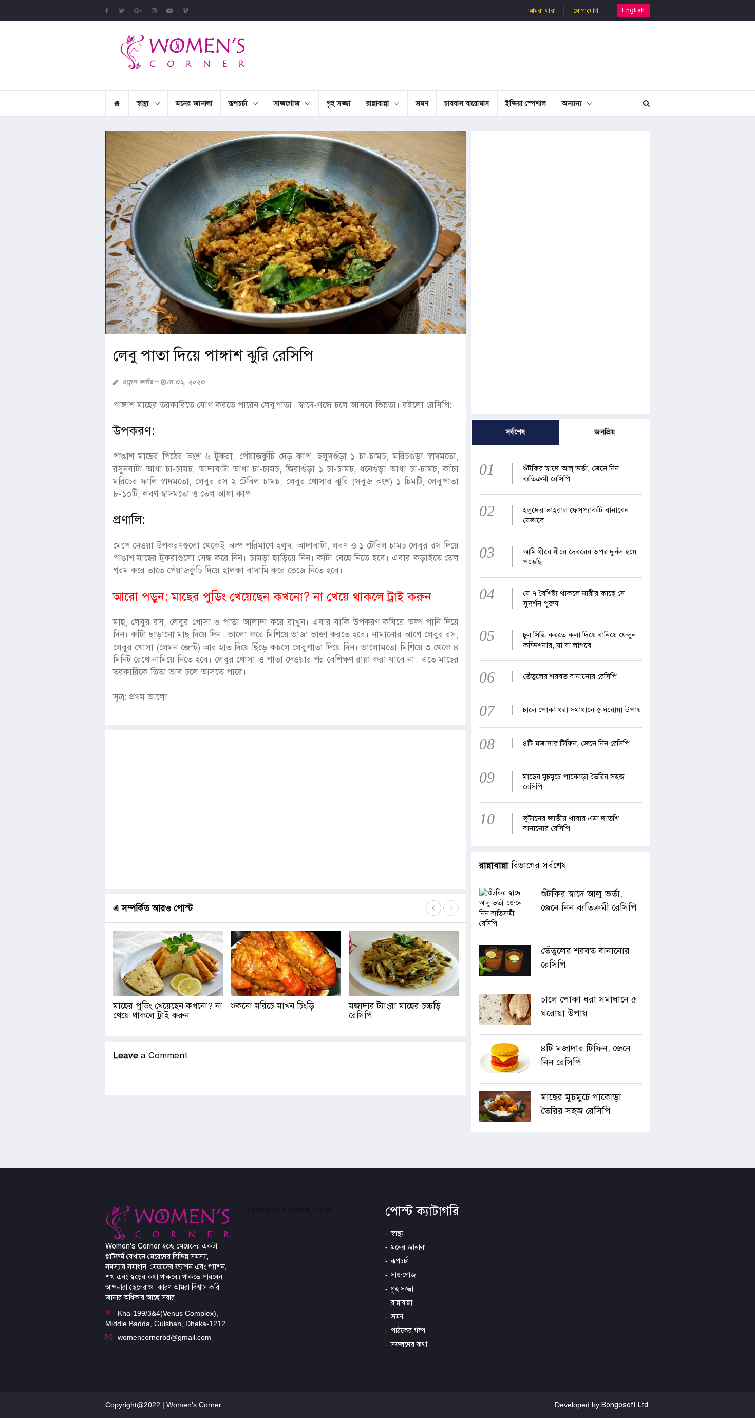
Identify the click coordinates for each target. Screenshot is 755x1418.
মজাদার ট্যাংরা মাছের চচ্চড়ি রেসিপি (395, 1010)
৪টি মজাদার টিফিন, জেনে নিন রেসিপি (576, 743)
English (633, 10)
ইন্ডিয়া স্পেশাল (525, 103)
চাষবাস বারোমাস (466, 103)
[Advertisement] (462, 54)
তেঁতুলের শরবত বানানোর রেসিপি (570, 676)
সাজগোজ (287, 103)
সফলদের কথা (409, 1344)
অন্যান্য (572, 103)
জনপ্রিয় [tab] (604, 432)
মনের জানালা (194, 103)
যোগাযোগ (586, 11)
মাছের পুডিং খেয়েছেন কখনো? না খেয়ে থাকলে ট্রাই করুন (167, 1010)
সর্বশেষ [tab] (515, 432)
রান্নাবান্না (377, 103)
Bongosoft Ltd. (625, 1405)
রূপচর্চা (238, 103)
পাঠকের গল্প (408, 1330)
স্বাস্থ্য (143, 103)
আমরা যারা (542, 11)
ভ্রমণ (422, 103)
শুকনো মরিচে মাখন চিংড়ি (272, 1005)
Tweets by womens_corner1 (292, 1209)
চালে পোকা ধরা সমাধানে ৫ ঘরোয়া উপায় (582, 709)
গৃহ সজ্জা (339, 103)
